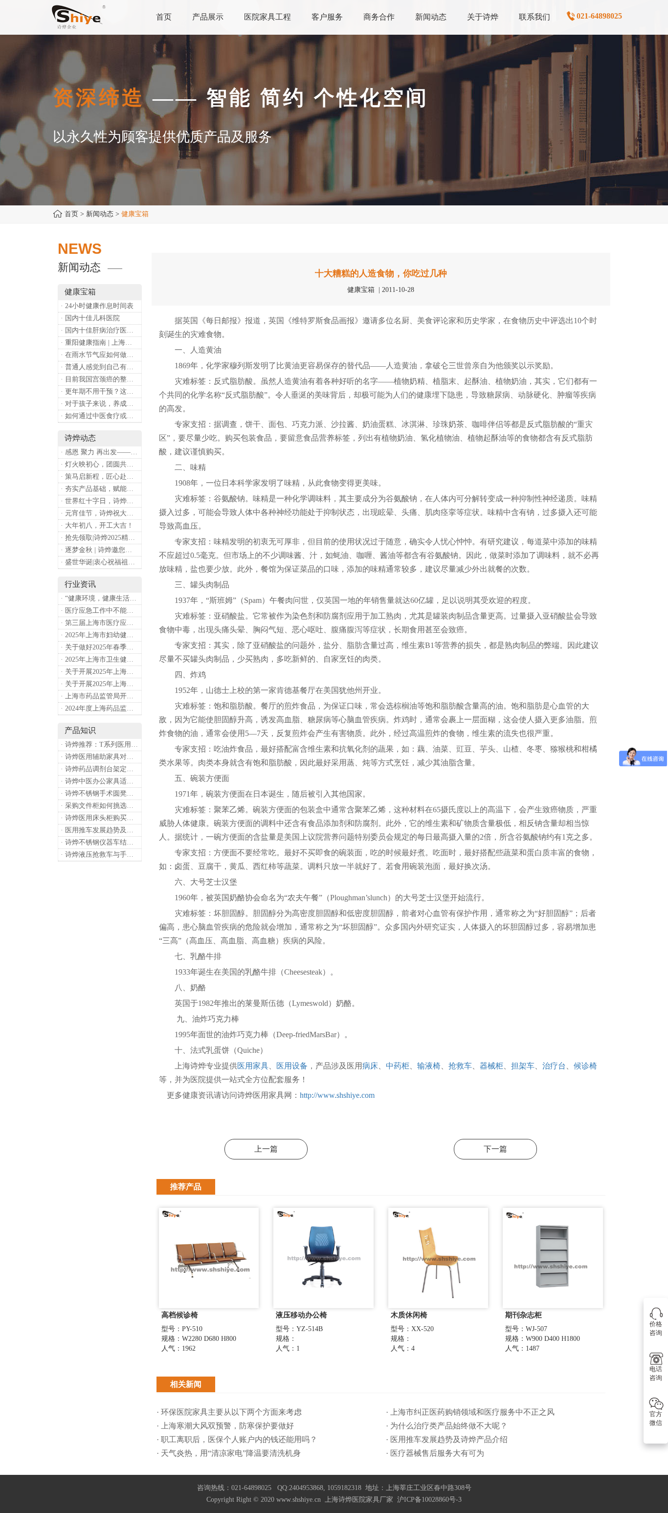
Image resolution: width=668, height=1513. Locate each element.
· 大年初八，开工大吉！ (97, 525)
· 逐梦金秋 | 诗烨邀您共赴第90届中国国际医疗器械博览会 (101, 550)
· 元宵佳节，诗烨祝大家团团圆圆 (101, 513)
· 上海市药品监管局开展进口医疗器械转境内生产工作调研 (101, 696)
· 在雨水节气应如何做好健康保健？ (101, 354)
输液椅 (429, 1066)
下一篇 (495, 1149)
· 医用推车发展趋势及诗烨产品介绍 (101, 830)
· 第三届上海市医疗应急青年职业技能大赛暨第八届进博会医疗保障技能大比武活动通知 (101, 622)
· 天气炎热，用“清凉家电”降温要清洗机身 (228, 1453)
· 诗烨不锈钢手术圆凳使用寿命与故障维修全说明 (101, 793)
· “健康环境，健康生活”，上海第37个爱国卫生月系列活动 (101, 598)
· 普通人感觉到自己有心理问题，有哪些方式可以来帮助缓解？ (101, 367)
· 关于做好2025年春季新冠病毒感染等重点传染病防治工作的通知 (101, 647)
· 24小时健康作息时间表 (97, 306)
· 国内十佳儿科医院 (90, 318)
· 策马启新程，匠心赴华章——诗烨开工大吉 (101, 476)
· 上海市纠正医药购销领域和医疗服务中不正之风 (470, 1412)
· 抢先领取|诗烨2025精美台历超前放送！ (101, 537)
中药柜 (397, 1066)
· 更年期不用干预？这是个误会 (101, 391)
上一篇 (266, 1149)
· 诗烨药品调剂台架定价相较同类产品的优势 (101, 769)
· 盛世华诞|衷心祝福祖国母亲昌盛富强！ (101, 562)
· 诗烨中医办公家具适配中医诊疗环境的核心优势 (101, 781)
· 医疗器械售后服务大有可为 (435, 1453)
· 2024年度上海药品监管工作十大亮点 (101, 708)
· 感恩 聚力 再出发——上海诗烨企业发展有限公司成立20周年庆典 (101, 452)
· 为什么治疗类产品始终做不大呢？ (447, 1426)
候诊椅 (585, 1066)
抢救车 (460, 1066)
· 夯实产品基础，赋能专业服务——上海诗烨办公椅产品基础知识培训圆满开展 (101, 488)
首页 (71, 214)
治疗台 (554, 1066)
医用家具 (252, 1066)
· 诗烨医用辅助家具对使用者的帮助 (101, 756)
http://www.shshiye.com (337, 1095)
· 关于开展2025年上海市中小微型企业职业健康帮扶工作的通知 (101, 684)
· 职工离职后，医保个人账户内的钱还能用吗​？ (236, 1439)
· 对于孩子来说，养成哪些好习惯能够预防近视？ (101, 403)
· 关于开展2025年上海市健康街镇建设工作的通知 (101, 671)
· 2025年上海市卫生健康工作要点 (101, 659)
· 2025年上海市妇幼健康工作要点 (101, 635)
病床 (370, 1066)
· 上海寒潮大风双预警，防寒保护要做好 (225, 1426)
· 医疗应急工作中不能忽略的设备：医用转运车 (101, 610)
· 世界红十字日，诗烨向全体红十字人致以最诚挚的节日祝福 (101, 501)
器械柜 (491, 1066)
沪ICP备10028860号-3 (429, 1499)
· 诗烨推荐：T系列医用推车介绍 (101, 744)
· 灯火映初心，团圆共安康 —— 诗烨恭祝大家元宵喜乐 (101, 464)
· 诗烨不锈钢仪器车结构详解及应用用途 (101, 842)
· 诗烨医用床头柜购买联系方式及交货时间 (101, 818)
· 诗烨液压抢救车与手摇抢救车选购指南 (101, 854)
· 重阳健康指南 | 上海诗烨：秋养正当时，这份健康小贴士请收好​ (101, 342)
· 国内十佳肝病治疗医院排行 (101, 330)
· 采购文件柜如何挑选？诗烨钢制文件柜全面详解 (101, 805)
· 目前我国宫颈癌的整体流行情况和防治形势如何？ (101, 379)
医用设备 (292, 1066)
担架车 (522, 1066)
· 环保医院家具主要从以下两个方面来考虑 (229, 1412)
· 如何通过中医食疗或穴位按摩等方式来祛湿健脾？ (101, 416)
